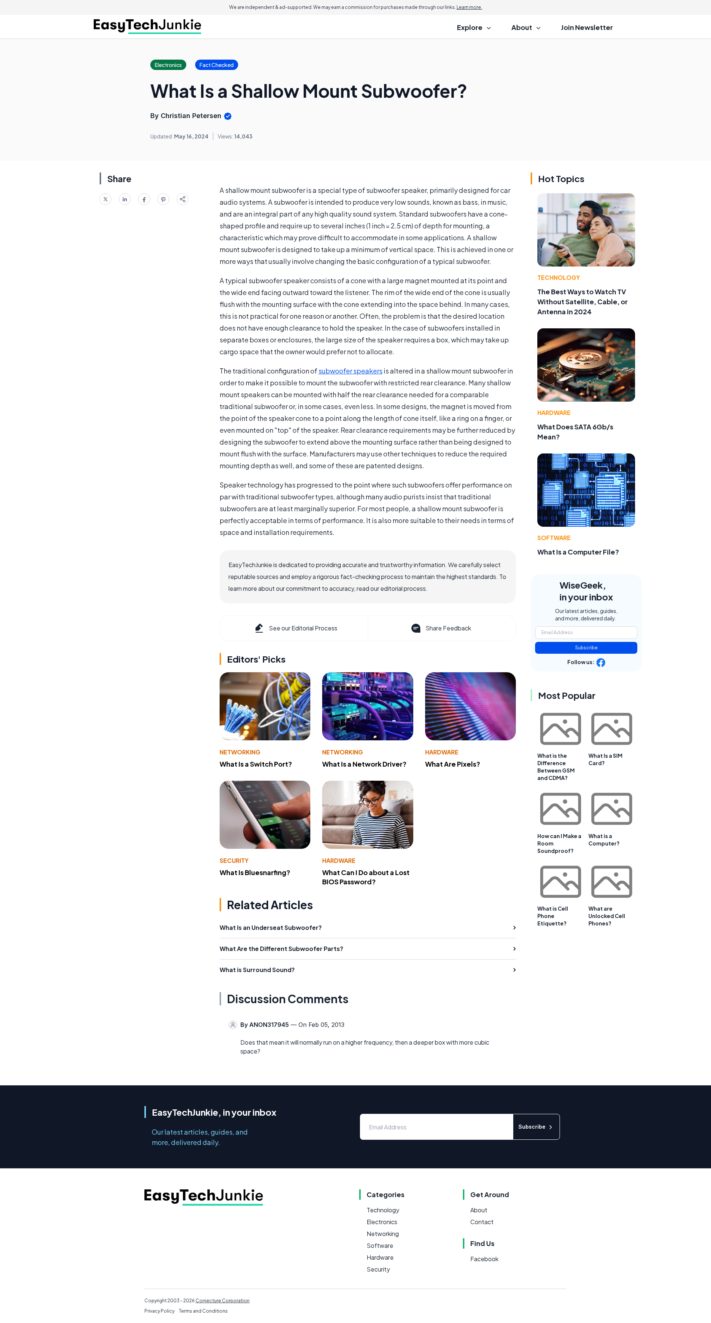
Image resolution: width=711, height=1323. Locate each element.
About (478, 1210)
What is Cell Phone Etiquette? (552, 916)
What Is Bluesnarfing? (255, 872)
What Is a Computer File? (578, 551)
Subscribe (586, 647)
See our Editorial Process (303, 628)
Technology (558, 277)
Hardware (441, 752)
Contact (482, 1222)
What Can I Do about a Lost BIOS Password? (366, 877)
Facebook (484, 1259)
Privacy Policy (159, 1311)
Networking (240, 752)
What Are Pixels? (452, 764)
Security (234, 860)
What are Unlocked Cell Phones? (606, 916)
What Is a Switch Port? (256, 764)
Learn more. (469, 7)
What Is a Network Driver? (364, 764)
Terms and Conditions (203, 1311)
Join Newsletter (587, 27)
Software (554, 538)
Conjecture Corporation (223, 1300)
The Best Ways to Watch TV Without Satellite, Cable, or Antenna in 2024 (582, 301)
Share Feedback (448, 628)
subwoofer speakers (350, 370)
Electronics (382, 1222)
